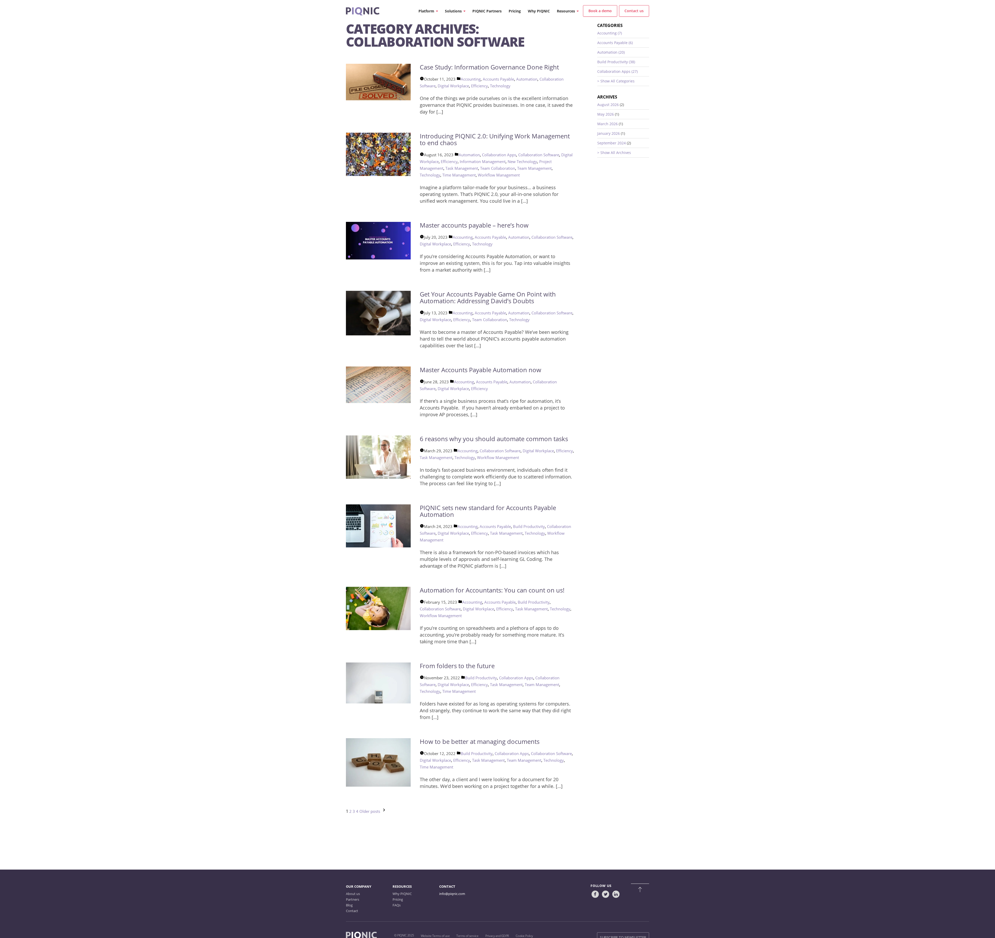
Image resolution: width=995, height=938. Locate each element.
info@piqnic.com (452, 893)
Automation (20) (611, 52)
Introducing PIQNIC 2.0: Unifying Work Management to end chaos (495, 139)
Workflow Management (499, 175)
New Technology (522, 161)
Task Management (461, 168)
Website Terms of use (435, 936)
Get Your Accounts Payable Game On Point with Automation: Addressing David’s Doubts (488, 297)
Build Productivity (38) (616, 61)
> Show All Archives (614, 152)
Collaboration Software (538, 154)
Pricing (398, 899)
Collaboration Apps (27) (617, 71)
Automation (526, 79)
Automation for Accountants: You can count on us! (492, 590)
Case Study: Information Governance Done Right (489, 67)
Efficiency (479, 85)
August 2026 (608, 104)
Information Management (483, 161)
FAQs (397, 905)
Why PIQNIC (402, 893)
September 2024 (611, 142)
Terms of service (467, 936)
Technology (500, 85)
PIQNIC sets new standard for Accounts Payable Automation (488, 511)
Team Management (534, 168)
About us (353, 893)
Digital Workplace (453, 85)
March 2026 (607, 123)
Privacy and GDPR (497, 936)
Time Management (459, 175)
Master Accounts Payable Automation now (480, 369)
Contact (352, 910)
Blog (349, 905)
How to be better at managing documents (479, 741)
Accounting (471, 79)
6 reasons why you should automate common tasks (494, 438)
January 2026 (608, 133)
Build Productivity (529, 526)
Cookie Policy (524, 936)
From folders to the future (457, 665)
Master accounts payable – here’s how (474, 225)
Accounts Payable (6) (615, 42)
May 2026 (605, 114)
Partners (352, 899)
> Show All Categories (616, 81)
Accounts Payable (498, 79)
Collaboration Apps (499, 154)
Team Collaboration (497, 168)
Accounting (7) (609, 33)
